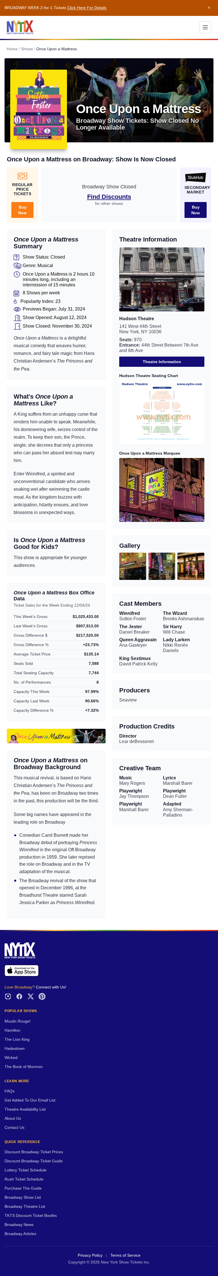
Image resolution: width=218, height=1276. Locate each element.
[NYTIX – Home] (20, 27)
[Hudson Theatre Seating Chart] (161, 412)
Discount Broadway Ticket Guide (34, 1161)
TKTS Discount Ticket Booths (31, 1215)
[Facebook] (19, 996)
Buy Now (22, 210)
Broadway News (19, 1225)
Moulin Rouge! (18, 1021)
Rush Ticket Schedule (24, 1179)
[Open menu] (205, 27)
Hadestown (15, 1048)
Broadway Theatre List (25, 1206)
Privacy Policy (90, 1255)
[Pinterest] (42, 996)
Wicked (11, 1058)
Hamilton (12, 1030)
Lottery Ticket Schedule (26, 1170)
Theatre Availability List (25, 1109)
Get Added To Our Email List (30, 1100)
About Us (13, 1118)
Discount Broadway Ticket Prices (34, 1152)
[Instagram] (8, 996)
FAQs (9, 1091)
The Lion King (17, 1039)
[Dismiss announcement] (208, 8)
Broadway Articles (20, 1234)
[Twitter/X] (30, 996)
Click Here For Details (86, 8)
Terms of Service (125, 1255)
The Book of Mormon (24, 1067)
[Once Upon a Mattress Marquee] (161, 490)
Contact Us (14, 1127)
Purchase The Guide (23, 1188)
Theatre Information (162, 361)
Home (12, 49)
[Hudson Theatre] (161, 279)
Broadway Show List (23, 1197)
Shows (27, 49)
